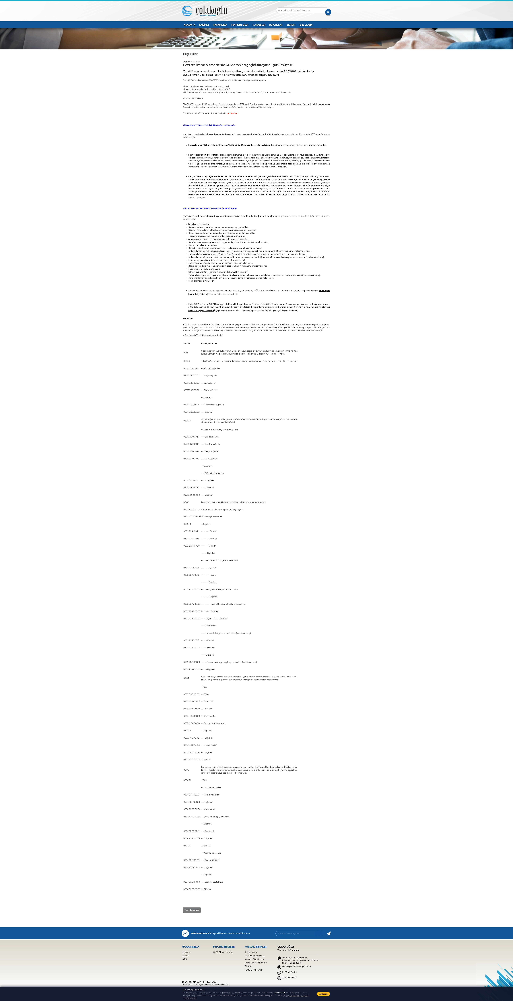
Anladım (323, 994)
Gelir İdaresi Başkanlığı (254, 955)
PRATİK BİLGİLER (239, 25)
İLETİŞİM (291, 25)
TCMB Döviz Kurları (253, 970)
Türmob (248, 966)
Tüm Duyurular (191, 910)
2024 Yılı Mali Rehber (223, 952)
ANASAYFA (189, 25)
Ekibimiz (186, 955)
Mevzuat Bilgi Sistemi (254, 959)
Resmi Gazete (250, 952)
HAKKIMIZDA (220, 25)
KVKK (184, 959)
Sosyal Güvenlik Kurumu (255, 963)
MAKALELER (258, 25)
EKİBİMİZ (204, 25)
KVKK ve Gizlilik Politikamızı (297, 995)
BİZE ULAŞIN (306, 25)
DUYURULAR (275, 25)
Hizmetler (186, 952)
